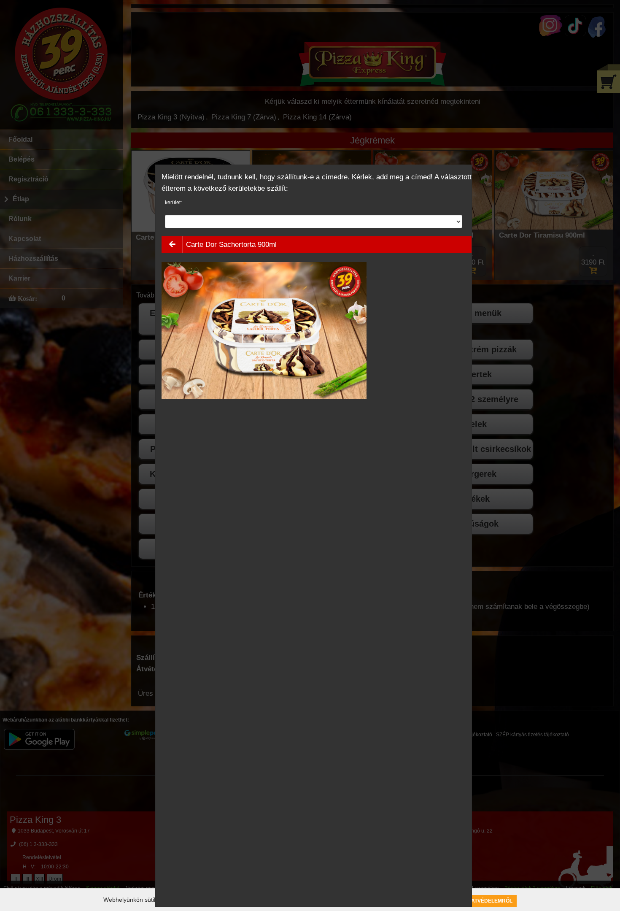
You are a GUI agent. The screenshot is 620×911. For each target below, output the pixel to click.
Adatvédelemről (488, 901)
